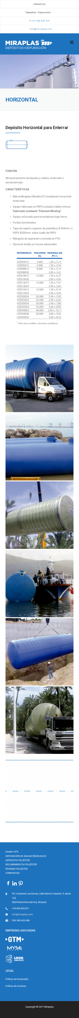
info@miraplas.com (22, 914)
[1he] (39, 378)
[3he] (39, 515)
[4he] (39, 583)
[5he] (39, 652)
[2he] (39, 446)
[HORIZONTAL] (39, 788)
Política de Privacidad (17, 979)
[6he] (39, 720)
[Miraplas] (29, 44)
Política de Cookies (16, 986)
